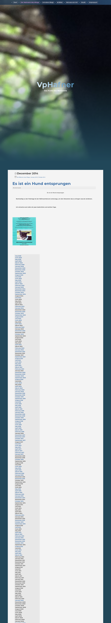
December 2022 (20, 330)
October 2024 (19, 292)
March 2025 (18, 283)
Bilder (60, 2)
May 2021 (18, 363)
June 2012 (18, 550)
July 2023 (18, 318)
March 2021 (18, 367)
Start (15, 2)
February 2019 (19, 410)
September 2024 (20, 294)
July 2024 (18, 297)
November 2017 (20, 437)
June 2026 (18, 257)
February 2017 (19, 452)
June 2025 (18, 278)
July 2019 (18, 402)
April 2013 (18, 532)
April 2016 (18, 470)
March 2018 (18, 430)
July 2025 (18, 276)
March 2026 (19, 263)
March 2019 (18, 409)
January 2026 (19, 266)
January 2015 (34, 177)
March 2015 (18, 492)
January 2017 (19, 454)
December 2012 (20, 539)
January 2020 (19, 391)
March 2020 (19, 388)
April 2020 (18, 386)
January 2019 (19, 412)
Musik (83, 2)
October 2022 (19, 334)
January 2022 (19, 350)
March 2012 (18, 555)
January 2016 (19, 475)
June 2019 (18, 403)
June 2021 (18, 362)
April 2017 (18, 449)
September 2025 (20, 273)
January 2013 (19, 537)
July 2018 (18, 423)
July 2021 (18, 360)
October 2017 (19, 438)
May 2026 (18, 259)
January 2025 (19, 287)
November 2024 (20, 290)
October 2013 (19, 522)
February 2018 (19, 431)
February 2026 (19, 264)
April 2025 (18, 282)
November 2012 (20, 541)
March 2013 (18, 534)
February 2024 (19, 306)
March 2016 (18, 471)
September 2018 (20, 419)
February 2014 (19, 515)
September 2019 (20, 398)
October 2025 (19, 271)
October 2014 (42, 177)
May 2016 (18, 468)
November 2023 (20, 311)
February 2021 (19, 369)
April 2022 (18, 344)
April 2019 (18, 407)
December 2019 (20, 393)
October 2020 (19, 376)
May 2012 (18, 551)
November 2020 (20, 374)
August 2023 (19, 317)
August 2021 (19, 358)
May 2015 (18, 489)
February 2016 (19, 473)
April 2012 (18, 553)
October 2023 (19, 313)
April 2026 (18, 261)
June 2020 (18, 383)
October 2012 (19, 543)
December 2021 (20, 351)
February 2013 (19, 536)
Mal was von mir (72, 2)
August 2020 (19, 379)
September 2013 (20, 524)
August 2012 (19, 546)
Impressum (93, 2)
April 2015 (18, 490)
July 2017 (18, 444)
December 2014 (20, 497)
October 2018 (19, 417)
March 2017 (18, 450)
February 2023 (19, 327)
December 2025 (20, 268)
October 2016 (19, 459)
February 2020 (19, 390)
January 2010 (19, 600)
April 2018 (18, 428)
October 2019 (19, 397)
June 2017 (18, 445)
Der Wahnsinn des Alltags (30, 2)
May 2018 (18, 426)
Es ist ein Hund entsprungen (41, 184)
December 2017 (20, 435)
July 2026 (18, 256)
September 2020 (20, 377)
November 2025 (20, 270)
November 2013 (20, 520)
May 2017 (18, 447)
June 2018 (18, 424)
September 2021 (20, 357)
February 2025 (19, 285)
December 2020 (20, 372)
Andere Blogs (49, 2)
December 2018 (20, 414)
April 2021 (18, 365)
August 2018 (19, 421)
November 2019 (20, 395)
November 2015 (20, 478)
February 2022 (19, 348)
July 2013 (18, 527)
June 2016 (18, 466)
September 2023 (20, 315)
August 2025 (19, 275)
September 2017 (20, 440)
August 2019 (19, 400)
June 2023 (18, 320)
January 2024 (19, 308)
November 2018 (20, 416)
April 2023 (18, 323)
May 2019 (18, 405)
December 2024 (20, 289)
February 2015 (19, 494)
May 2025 (18, 280)
